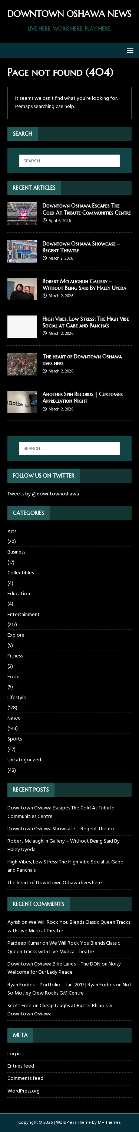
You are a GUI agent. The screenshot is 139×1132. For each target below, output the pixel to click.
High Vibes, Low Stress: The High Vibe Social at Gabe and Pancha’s (86, 322)
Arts (11, 532)
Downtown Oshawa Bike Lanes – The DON (53, 964)
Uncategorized (24, 760)
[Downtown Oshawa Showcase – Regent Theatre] (22, 258)
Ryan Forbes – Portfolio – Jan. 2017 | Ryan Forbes (61, 985)
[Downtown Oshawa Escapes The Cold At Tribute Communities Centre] (22, 220)
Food (13, 677)
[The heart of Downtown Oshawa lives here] (22, 371)
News (13, 718)
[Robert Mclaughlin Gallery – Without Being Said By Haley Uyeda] (22, 296)
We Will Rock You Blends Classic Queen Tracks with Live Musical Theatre (68, 926)
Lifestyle (16, 698)
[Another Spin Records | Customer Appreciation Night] (22, 409)
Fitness (15, 656)
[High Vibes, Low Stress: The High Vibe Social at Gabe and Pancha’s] (22, 333)
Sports (14, 739)
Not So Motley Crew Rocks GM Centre (69, 989)
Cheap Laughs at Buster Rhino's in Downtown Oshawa (59, 1010)
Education (18, 594)
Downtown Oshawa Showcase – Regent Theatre (61, 829)
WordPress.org (23, 1091)
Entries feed (20, 1066)
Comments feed (25, 1078)
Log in (14, 1054)
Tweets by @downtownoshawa (43, 494)
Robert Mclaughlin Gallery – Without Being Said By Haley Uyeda (84, 284)
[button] (128, 50)
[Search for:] (70, 161)
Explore (15, 635)
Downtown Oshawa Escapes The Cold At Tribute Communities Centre (87, 209)
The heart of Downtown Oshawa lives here (54, 883)
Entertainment (23, 615)
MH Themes (109, 1122)
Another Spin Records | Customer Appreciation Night (83, 397)
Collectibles (20, 573)
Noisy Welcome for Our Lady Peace (64, 968)
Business (16, 552)
